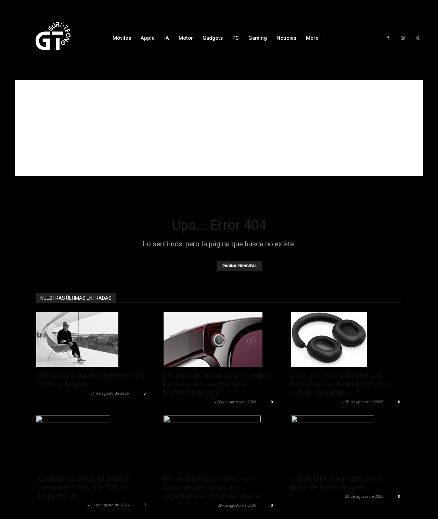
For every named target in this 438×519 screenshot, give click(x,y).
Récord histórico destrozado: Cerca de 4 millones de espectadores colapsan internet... (216, 487)
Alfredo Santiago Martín (61, 393)
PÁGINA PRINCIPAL (239, 265)
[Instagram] (403, 38)
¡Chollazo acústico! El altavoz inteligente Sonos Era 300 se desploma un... (83, 487)
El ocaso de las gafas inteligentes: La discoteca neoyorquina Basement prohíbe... (218, 384)
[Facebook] (388, 38)
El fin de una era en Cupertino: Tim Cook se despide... (90, 379)
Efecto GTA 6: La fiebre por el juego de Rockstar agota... (337, 482)
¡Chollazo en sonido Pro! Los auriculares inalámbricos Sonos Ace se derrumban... (341, 384)
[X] (417, 38)
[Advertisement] (219, 128)
